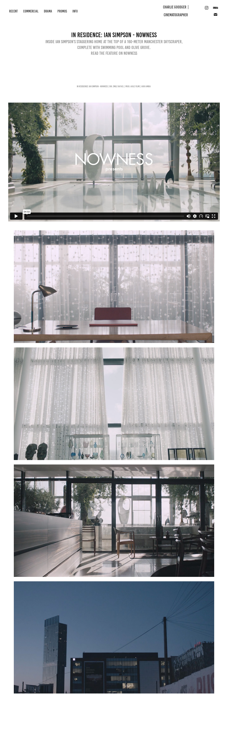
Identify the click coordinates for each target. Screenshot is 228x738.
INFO (75, 11)
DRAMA (48, 11)
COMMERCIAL (31, 11)
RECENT (13, 11)
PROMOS (62, 11)
